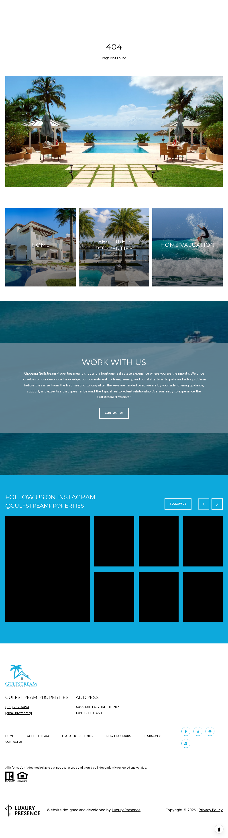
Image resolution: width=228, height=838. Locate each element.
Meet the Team (38, 736)
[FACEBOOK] (185, 731)
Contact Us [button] (114, 413)
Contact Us (13, 742)
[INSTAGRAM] (197, 731)
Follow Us (178, 503)
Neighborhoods (118, 736)
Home (9, 736)
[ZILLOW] (185, 743)
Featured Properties (77, 736)
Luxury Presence (126, 810)
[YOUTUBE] (210, 731)
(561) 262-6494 (17, 707)
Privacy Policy (211, 810)
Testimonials (153, 736)
